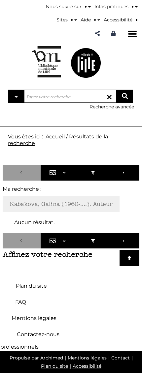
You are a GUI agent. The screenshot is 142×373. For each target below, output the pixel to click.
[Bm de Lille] (46, 61)
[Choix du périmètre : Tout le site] (16, 96)
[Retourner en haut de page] (129, 258)
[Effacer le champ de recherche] (109, 96)
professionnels (19, 347)
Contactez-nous (38, 334)
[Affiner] (93, 173)
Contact (120, 358)
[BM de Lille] (86, 62)
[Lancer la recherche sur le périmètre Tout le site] (124, 96)
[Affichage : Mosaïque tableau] (59, 172)
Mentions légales (34, 318)
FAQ (20, 302)
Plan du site (31, 286)
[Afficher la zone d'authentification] (114, 33)
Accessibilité (87, 366)
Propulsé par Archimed (36, 358)
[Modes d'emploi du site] (136, 6)
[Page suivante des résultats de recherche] (123, 173)
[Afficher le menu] (132, 34)
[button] (97, 33)
